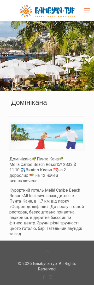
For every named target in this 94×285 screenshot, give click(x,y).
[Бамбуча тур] (47, 10)
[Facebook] (43, 277)
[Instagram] (50, 277)
